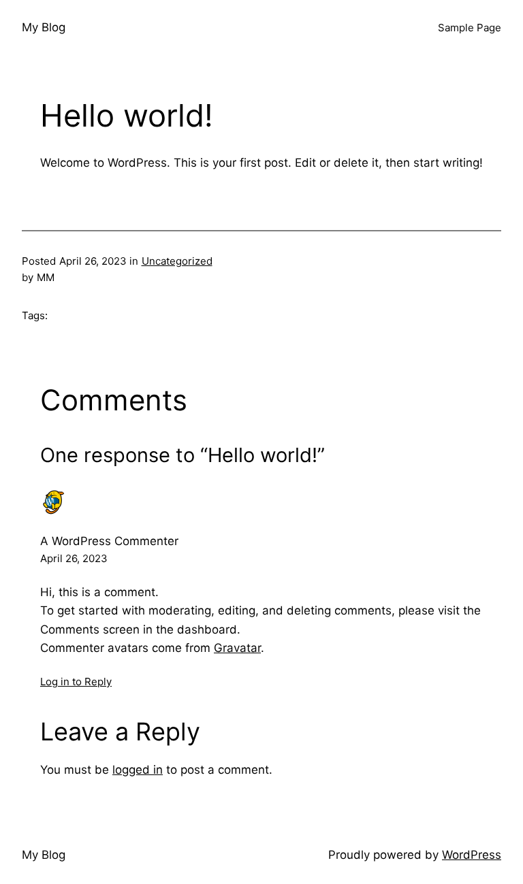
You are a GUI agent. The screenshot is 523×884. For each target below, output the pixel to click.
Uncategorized (177, 261)
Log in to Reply (76, 681)
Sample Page (469, 27)
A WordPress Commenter (109, 541)
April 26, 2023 (74, 558)
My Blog (43, 27)
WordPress (471, 855)
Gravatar (237, 648)
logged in (137, 769)
